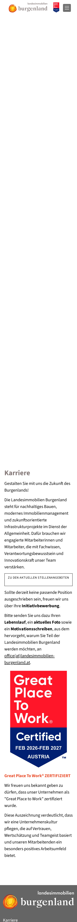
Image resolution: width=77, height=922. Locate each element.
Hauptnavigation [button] (67, 8)
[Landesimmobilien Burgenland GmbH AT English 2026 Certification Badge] (38, 719)
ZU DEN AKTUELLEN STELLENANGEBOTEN (38, 577)
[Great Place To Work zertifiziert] (56, 7)
